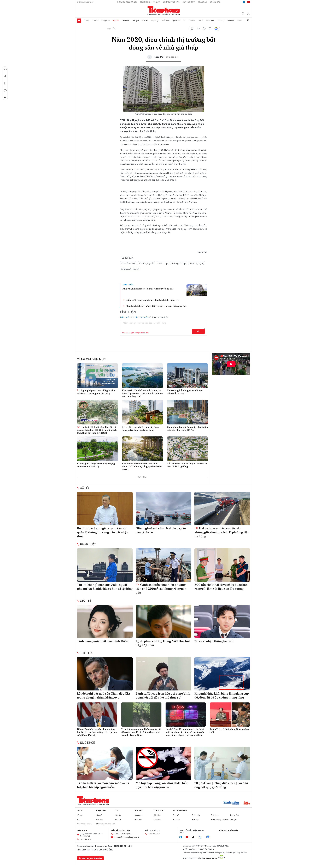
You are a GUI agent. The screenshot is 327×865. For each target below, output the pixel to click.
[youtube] (248, 2)
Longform (159, 811)
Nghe (5, 69)
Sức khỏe (125, 20)
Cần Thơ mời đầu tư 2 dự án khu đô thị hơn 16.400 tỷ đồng (187, 465)
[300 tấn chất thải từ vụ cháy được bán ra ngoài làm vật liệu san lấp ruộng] (222, 565)
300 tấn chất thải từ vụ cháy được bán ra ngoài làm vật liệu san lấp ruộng (221, 587)
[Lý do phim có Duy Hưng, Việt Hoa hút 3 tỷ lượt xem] (163, 621)
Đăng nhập (125, 317)
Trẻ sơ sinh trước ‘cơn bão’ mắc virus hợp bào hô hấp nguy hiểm (103, 785)
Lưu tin (5, 83)
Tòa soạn (202, 2)
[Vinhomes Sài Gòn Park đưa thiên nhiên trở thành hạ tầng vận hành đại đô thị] (142, 448)
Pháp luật (155, 20)
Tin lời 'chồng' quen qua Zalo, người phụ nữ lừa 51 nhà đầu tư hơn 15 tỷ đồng (105, 587)
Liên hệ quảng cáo (120, 830)
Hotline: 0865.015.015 (127, 2)
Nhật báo (101, 811)
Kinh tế (95, 20)
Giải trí (200, 20)
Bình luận (5, 90)
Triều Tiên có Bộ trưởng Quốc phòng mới (229, 730)
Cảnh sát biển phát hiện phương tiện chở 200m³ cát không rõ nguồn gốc (161, 589)
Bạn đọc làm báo (92, 858)
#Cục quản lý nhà (130, 269)
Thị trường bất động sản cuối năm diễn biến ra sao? (185, 392)
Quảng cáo (215, 2)
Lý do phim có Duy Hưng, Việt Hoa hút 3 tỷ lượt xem (163, 643)
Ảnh (117, 811)
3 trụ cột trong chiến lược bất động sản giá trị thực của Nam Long (140, 428)
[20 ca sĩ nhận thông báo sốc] (222, 621)
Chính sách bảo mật (228, 830)
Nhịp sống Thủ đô (84, 824)
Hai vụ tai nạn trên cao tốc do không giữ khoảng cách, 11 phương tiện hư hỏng (221, 532)
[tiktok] (194, 837)
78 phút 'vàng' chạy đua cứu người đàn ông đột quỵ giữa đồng (221, 785)
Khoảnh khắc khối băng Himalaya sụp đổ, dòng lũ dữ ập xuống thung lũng (221, 695)
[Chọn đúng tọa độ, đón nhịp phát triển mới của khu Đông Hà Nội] (187, 412)
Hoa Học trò (189, 2)
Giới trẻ (145, 20)
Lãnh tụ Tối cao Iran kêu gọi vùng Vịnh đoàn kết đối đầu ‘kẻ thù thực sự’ (163, 695)
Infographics (180, 811)
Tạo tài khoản (142, 317)
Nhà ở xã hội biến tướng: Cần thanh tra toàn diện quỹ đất (155, 305)
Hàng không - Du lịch (219, 819)
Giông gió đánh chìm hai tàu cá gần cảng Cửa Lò (161, 530)
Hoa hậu (230, 20)
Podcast (139, 811)
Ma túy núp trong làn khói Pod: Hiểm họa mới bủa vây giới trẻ (162, 785)
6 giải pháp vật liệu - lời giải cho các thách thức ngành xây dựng (96, 392)
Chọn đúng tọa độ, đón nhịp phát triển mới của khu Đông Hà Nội (187, 428)
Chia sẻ (5, 76)
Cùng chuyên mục (91, 359)
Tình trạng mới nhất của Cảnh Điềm (103, 641)
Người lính (176, 20)
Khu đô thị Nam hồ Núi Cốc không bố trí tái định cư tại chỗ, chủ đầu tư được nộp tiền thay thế (142, 393)
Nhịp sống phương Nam (105, 824)
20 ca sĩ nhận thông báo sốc (214, 641)
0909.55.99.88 (120, 834)
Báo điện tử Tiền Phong (164, 10)
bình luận (210, 28)
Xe (184, 20)
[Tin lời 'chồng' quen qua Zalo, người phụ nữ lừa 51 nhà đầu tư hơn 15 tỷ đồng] (105, 565)
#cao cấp (163, 263)
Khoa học (221, 20)
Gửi (198, 331)
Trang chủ (79, 20)
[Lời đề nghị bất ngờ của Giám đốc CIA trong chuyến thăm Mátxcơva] (105, 673)
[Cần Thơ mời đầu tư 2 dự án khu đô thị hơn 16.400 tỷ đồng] (187, 448)
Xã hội (87, 20)
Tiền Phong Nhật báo (150, 2)
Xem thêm (248, 20)
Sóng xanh (105, 20)
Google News (216, 28)
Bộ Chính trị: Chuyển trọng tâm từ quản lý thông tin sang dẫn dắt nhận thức (102, 532)
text (198, 28)
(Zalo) (129, 834)
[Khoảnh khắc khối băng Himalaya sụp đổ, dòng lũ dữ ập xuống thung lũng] (222, 673)
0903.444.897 (154, 834)
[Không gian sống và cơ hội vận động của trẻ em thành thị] (97, 448)
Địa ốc (116, 20)
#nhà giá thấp (178, 263)
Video (239, 20)
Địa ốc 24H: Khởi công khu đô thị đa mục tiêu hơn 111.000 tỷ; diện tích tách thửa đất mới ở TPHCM (97, 429)
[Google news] (209, 837)
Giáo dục (210, 20)
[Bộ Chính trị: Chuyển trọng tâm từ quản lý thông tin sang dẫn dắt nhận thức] (105, 508)
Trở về (5, 97)
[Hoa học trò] (246, 803)
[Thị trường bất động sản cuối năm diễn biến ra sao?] (187, 375)
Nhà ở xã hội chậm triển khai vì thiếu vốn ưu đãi (147, 288)
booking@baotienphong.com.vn (126, 837)
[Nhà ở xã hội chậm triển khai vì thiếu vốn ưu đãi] (196, 290)
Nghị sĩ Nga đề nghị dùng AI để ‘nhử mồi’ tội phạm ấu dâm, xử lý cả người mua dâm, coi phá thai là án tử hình (185, 732)
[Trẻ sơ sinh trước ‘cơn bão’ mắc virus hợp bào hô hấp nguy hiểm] (105, 763)
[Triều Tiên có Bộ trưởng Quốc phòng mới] (230, 714)
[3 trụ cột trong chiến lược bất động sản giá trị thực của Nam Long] (142, 412)
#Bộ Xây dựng (196, 263)
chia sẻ (192, 28)
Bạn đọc (195, 819)
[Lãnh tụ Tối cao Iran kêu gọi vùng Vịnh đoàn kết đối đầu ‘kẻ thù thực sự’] (163, 673)
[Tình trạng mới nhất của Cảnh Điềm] (105, 621)
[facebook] (243, 2)
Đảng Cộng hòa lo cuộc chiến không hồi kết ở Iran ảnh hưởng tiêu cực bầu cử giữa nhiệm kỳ (97, 732)
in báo (204, 28)
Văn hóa (192, 20)
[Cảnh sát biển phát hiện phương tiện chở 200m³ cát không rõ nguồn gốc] (163, 565)
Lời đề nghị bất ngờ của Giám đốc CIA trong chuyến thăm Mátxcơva (103, 695)
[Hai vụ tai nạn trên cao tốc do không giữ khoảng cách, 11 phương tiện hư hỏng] (222, 508)
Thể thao (165, 20)
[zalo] (201, 837)
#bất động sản (146, 263)
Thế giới (135, 20)
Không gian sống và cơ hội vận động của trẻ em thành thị (96, 465)
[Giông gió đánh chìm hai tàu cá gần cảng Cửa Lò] (163, 508)
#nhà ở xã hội (128, 263)
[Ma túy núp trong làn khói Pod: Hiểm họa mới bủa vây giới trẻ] (163, 763)
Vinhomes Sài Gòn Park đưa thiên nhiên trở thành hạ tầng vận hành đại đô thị (142, 466)
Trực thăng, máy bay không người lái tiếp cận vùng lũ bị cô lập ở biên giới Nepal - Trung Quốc (141, 732)
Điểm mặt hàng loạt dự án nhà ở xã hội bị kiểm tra (152, 299)
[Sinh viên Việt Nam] (231, 803)
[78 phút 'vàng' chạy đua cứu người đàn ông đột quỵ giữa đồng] (222, 763)
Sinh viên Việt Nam (171, 2)
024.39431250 (86, 839)
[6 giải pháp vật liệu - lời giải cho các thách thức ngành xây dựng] (97, 375)
